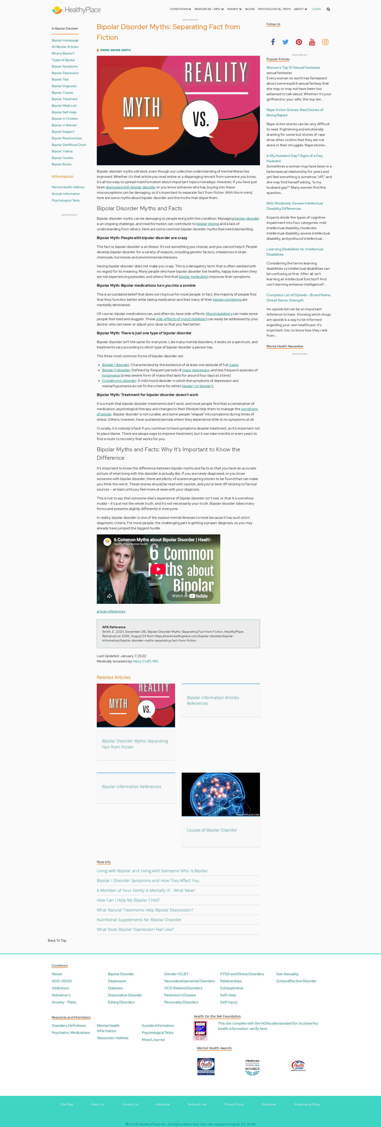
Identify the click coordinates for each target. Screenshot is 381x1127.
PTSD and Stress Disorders (242, 974)
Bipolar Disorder (121, 974)
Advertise (163, 1104)
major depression (196, 370)
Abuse (57, 974)
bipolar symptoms (227, 299)
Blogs (250, 9)
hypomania (111, 375)
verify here (258, 1028)
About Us (97, 1104)
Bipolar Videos (62, 151)
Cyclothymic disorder (119, 380)
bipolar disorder (246, 218)
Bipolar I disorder (115, 365)
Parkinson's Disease (180, 995)
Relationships (231, 981)
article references (111, 611)
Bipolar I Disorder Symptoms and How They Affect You (148, 880)
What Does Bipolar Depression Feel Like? (135, 929)
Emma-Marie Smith (115, 50)
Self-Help (228, 995)
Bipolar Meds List (64, 105)
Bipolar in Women (64, 125)
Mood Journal (153, 1039)
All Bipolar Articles (65, 47)
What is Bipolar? (63, 53)
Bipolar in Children (65, 118)
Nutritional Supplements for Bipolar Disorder (139, 919)
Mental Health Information (108, 1028)
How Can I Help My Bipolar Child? (128, 900)
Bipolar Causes (62, 92)
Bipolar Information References (131, 786)
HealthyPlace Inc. (153, 1124)
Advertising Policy (307, 1104)
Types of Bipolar (63, 60)
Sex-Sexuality (287, 974)
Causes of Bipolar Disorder (212, 830)
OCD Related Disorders (183, 988)
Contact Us (130, 1104)
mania (233, 365)
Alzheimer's (61, 995)
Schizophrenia (231, 988)
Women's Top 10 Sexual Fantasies (293, 67)
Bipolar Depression (65, 73)
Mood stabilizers (219, 313)
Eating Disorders (121, 1002)
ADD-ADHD (62, 981)
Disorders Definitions (69, 1025)
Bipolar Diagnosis (64, 86)
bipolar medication (194, 276)
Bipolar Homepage (65, 40)
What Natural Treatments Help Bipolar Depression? (145, 910)
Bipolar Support (63, 131)
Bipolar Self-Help (64, 112)
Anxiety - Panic (64, 1002)
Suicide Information (66, 194)
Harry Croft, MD (146, 661)
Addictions (60, 988)
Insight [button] (233, 9)
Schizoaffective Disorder (296, 981)
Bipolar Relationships (67, 138)
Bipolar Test (60, 79)
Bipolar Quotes (62, 158)
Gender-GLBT (176, 974)
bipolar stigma (207, 223)
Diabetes (115, 988)
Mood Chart (77, 145)
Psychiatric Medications (71, 1032)
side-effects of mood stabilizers (181, 319)
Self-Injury (228, 1002)
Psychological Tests (274, 9)
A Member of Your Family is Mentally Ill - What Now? (146, 890)
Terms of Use (197, 1104)
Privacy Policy (234, 1104)
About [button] (299, 9)
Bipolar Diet (60, 145)
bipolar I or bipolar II (197, 386)
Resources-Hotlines (113, 1038)
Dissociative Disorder (125, 995)
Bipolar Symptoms (65, 66)
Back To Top (57, 940)
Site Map (67, 1104)
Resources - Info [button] (208, 9)
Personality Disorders (181, 1002)
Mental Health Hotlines (68, 187)
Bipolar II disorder (116, 370)
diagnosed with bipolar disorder (131, 187)
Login (316, 9)
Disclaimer (269, 1104)
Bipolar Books (61, 164)
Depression (117, 981)
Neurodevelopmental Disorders (189, 981)
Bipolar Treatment (65, 99)
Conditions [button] (179, 9)
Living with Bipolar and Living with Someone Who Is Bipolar (152, 870)
